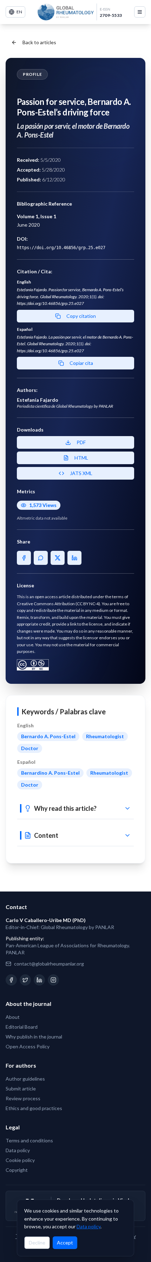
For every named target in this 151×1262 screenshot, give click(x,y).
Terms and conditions (29, 1140)
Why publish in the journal (34, 1037)
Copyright (17, 1170)
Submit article (21, 1088)
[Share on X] (58, 558)
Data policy (88, 1226)
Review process (23, 1098)
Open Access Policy (28, 1046)
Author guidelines (25, 1079)
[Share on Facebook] (24, 558)
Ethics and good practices (34, 1108)
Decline (37, 1243)
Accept (65, 1243)
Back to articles (39, 42)
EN (19, 11)
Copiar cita (81, 363)
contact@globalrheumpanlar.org (49, 964)
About (13, 1017)
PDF (81, 442)
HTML (81, 458)
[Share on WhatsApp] (41, 558)
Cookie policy (20, 1160)
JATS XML (81, 473)
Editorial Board (22, 1027)
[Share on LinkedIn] (74, 558)
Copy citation (81, 316)
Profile (32, 74)
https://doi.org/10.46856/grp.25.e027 (61, 247)
